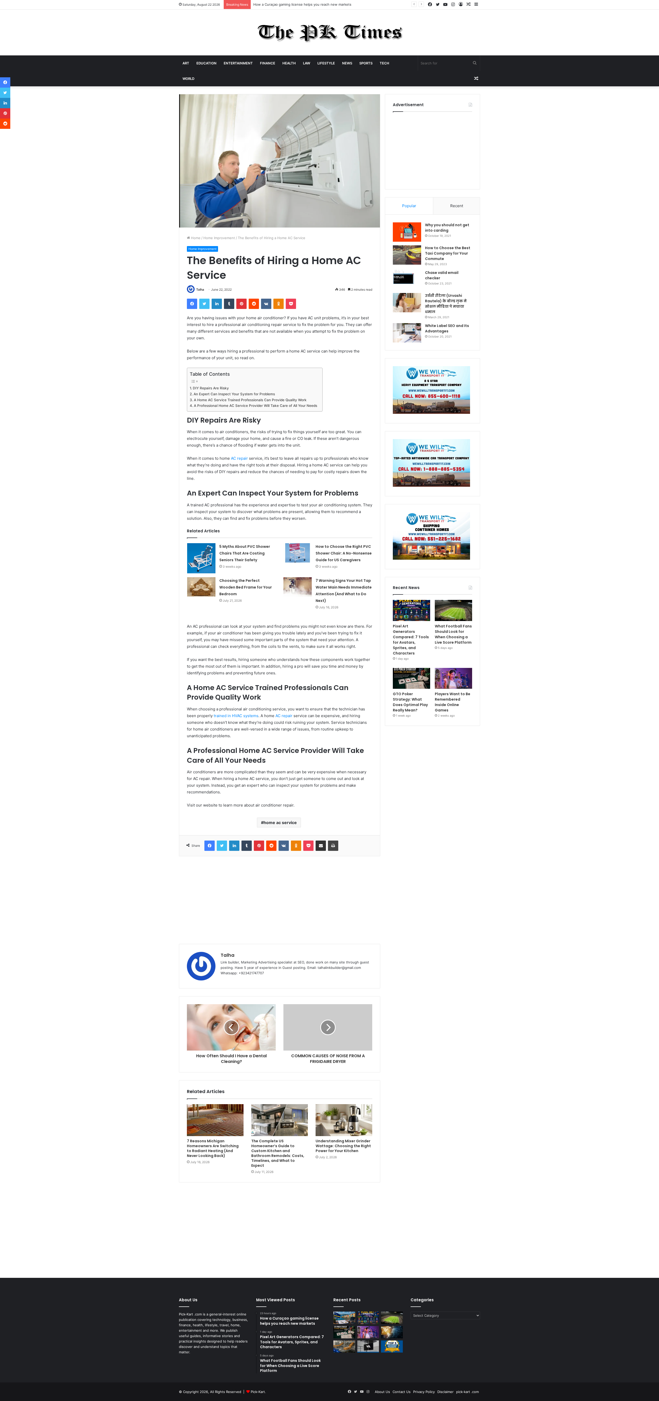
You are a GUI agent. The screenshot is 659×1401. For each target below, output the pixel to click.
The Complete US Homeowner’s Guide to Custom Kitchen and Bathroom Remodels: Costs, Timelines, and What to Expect (277, 1153)
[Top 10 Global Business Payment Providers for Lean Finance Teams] (392, 1332)
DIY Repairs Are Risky (211, 388)
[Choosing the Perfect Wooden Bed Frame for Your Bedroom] (201, 587)
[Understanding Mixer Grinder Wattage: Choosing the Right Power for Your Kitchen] (344, 1120)
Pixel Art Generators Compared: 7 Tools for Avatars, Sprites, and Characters (314, 4)
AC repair (239, 458)
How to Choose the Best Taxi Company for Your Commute (447, 253)
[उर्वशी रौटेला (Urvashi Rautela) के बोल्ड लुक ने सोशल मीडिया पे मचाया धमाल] (407, 302)
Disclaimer (445, 1392)
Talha (200, 289)
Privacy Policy (424, 1392)
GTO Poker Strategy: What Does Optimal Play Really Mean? (410, 702)
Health (289, 63)
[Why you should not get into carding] (407, 232)
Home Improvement (219, 238)
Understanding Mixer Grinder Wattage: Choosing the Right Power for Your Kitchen (343, 1145)
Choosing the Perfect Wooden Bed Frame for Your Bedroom (245, 587)
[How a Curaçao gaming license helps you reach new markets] (344, 1318)
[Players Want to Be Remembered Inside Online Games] (453, 678)
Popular (409, 205)
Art (186, 63)
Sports (365, 63)
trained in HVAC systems (236, 715)
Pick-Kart (258, 1392)
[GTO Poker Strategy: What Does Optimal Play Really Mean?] (411, 678)
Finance (267, 63)
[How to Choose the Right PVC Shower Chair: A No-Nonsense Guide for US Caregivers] (297, 553)
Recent (456, 205)
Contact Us (402, 1392)
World (188, 79)
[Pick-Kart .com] (330, 32)
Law (306, 63)
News (347, 63)
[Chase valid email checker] (407, 279)
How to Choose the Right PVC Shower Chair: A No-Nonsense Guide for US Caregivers (344, 553)
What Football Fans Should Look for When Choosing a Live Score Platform (453, 634)
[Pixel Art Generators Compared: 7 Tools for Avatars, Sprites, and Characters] (411, 610)
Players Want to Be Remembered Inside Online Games (452, 702)
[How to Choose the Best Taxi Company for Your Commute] (407, 255)
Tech (384, 63)
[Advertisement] (279, 900)
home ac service (280, 822)
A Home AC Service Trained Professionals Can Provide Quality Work (250, 400)
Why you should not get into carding (447, 227)
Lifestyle (326, 63)
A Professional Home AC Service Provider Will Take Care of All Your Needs (255, 406)
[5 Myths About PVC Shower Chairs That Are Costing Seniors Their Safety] (201, 558)
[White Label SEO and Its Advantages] (407, 332)
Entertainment (238, 63)
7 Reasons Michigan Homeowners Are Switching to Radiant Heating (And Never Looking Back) (213, 1148)
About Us (382, 1392)
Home (195, 238)
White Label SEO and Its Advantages (447, 328)
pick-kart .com (467, 1392)
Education (206, 63)
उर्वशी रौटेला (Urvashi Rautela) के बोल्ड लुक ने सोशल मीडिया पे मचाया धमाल (446, 303)
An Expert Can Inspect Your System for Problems (234, 394)
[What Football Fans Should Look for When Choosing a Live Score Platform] (453, 610)
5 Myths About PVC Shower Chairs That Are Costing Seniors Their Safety (244, 553)
